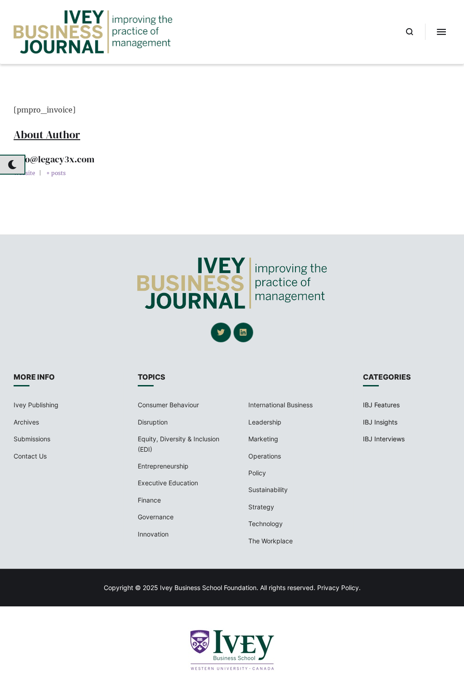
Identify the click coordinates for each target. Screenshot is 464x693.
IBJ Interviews (384, 439)
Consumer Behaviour (168, 405)
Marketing (263, 439)
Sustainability (268, 489)
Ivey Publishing (36, 405)
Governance (156, 517)
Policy (257, 473)
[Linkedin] (243, 332)
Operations (264, 456)
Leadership (264, 422)
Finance (149, 500)
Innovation (153, 534)
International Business (280, 405)
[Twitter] (221, 332)
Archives (26, 422)
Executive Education (168, 483)
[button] (410, 32)
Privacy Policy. (339, 587)
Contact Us (30, 456)
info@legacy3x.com (54, 159)
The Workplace (270, 541)
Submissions (32, 439)
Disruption (153, 422)
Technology (265, 523)
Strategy (261, 507)
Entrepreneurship (163, 466)
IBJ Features (381, 405)
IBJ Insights (380, 422)
